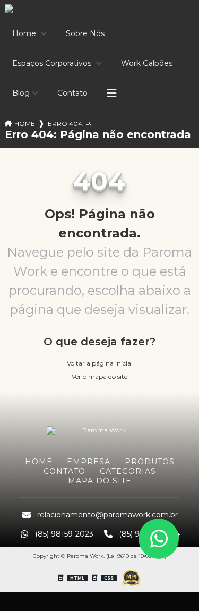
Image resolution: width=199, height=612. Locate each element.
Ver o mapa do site (99, 376)
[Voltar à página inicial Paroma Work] (100, 430)
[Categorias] (111, 93)
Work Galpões (146, 63)
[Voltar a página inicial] (99, 8)
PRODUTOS (150, 461)
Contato (72, 93)
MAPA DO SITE (100, 481)
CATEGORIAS (128, 471)
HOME (39, 461)
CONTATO (64, 471)
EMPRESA (88, 461)
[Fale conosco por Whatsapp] (159, 538)
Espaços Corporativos (52, 63)
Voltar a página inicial (100, 363)
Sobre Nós (85, 33)
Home (25, 33)
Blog (21, 93)
